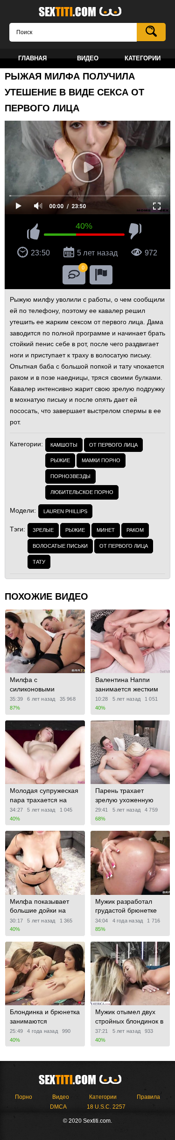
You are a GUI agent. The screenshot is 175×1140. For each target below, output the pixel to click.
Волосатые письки (60, 546)
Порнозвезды (70, 476)
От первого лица (113, 445)
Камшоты (63, 445)
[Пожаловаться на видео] (101, 274)
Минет (106, 530)
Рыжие (60, 460)
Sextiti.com (87, 12)
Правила (148, 1097)
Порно (23, 1097)
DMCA (58, 1107)
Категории (103, 1097)
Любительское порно (81, 492)
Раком (135, 530)
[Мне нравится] (33, 233)
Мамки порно (101, 460)
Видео (60, 1097)
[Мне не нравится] (135, 233)
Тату (39, 562)
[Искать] (151, 32)
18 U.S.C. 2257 (106, 1107)
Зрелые (43, 530)
